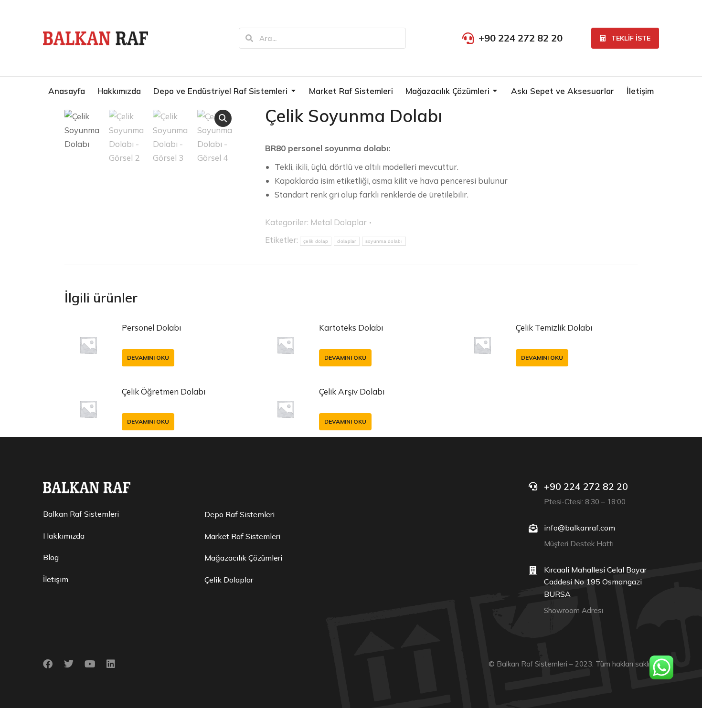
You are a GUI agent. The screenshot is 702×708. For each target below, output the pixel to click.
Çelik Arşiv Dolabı (351, 391)
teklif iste (630, 38)
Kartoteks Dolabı (351, 328)
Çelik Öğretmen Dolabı (163, 391)
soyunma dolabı (384, 241)
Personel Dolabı (151, 328)
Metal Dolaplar (338, 222)
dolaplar (346, 241)
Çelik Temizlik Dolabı (554, 328)
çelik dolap (315, 241)
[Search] (249, 38)
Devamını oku (148, 357)
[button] (223, 118)
